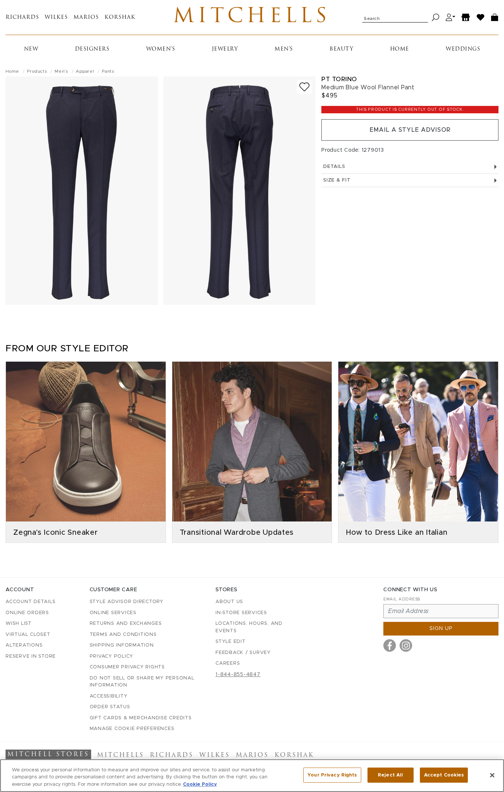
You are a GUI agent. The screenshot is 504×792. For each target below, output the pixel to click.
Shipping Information (122, 645)
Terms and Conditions (123, 634)
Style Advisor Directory (126, 601)
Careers (227, 663)
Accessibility (109, 696)
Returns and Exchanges (126, 623)
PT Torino (339, 79)
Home (399, 49)
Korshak (119, 17)
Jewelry (225, 49)
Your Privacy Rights (332, 774)
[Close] (492, 775)
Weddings (463, 49)
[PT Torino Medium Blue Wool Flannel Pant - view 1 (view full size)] (82, 190)
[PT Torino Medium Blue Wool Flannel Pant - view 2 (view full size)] (239, 190)
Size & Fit (337, 180)
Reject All (390, 774)
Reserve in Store (31, 656)
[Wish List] (480, 17)
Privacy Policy (112, 656)
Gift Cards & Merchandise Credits (141, 718)
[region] (252, 775)
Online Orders (27, 612)
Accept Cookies (444, 774)
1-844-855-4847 (237, 674)
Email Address (401, 599)
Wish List (19, 623)
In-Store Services (241, 612)
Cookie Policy (200, 784)
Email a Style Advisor (410, 130)
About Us (229, 601)
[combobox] (395, 17)
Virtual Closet (28, 634)
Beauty (341, 49)
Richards (22, 17)
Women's (160, 49)
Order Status (110, 707)
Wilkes (56, 17)
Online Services (113, 612)
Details (334, 166)
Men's (284, 49)
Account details (30, 601)
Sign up (441, 628)
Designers (92, 49)
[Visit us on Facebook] (389, 645)
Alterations (24, 645)
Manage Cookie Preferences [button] (132, 728)
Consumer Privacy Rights (127, 667)
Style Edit (230, 641)
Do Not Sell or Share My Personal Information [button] (142, 682)
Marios (86, 17)
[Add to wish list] (304, 87)
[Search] (435, 17)
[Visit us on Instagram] (406, 645)
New (31, 49)
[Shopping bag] (494, 17)
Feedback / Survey (243, 652)
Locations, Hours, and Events (249, 627)
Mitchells (252, 17)
